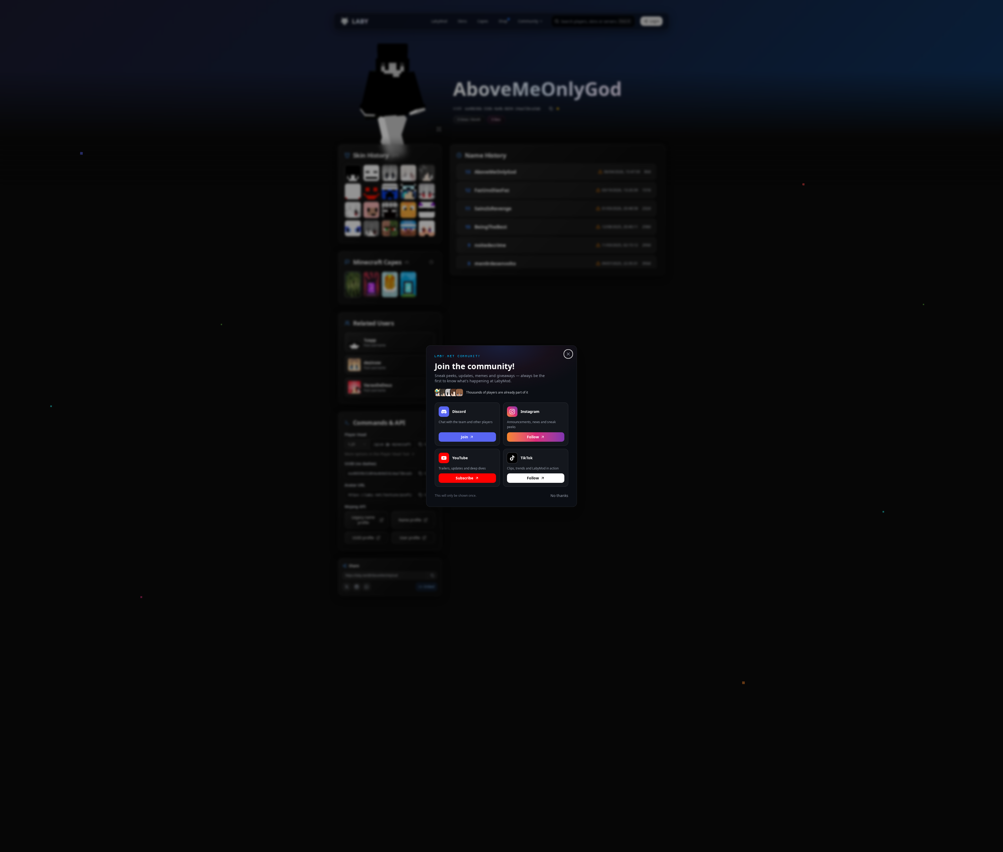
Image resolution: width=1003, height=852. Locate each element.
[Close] (568, 354)
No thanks (559, 495)
